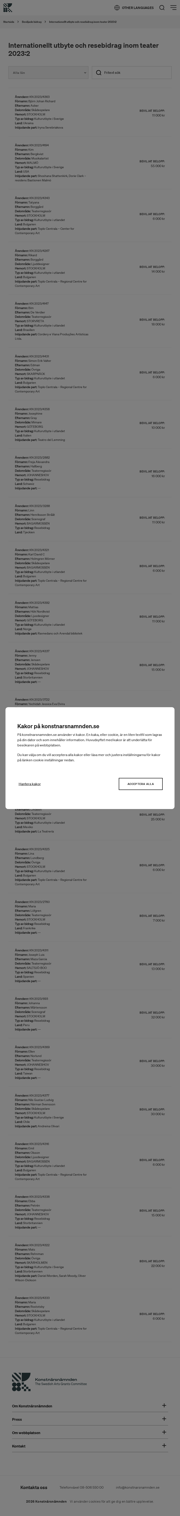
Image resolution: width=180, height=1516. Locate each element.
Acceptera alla (141, 784)
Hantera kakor (30, 784)
